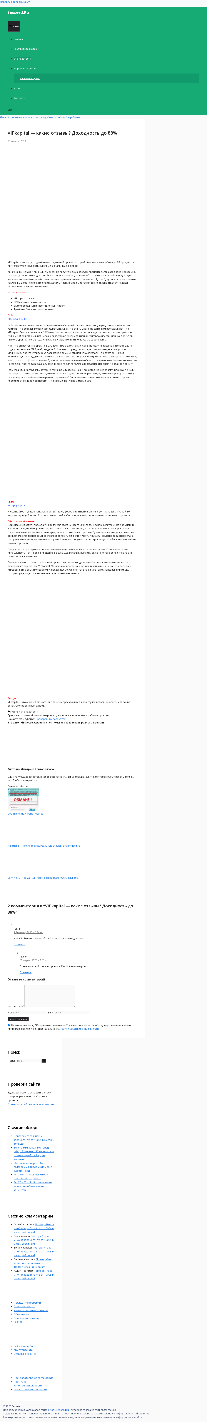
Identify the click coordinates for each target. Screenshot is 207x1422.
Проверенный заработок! (50, 719)
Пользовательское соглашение (33, 1377)
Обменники (21, 1314)
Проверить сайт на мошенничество (31, 1104)
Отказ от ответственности (30, 1389)
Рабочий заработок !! (26, 49)
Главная (18, 39)
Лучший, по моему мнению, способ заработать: (28, 117)
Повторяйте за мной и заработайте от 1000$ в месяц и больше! (34, 1139)
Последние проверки (27, 1302)
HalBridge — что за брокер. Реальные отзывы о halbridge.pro (44, 845)
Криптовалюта (23, 1350)
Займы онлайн (23, 1346)
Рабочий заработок (68, 117)
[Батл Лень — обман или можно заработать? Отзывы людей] (23, 874)
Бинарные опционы (30, 78)
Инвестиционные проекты (31, 1310)
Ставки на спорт (24, 1306)
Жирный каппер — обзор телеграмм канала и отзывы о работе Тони (33, 1166)
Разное (18, 1322)
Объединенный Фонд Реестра (25, 813)
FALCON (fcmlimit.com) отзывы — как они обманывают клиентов (33, 1186)
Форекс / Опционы (25, 68)
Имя (10, 1012)
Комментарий (16, 1006)
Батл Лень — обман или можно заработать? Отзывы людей (43, 877)
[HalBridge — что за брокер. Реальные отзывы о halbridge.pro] (23, 842)
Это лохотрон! (22, 58)
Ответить (19, 944)
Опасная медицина (26, 1318)
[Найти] (44, 1061)
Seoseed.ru (18, 12)
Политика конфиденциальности (79, 1028)
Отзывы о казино (25, 1353)
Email (51, 1012)
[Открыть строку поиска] (10, 110)
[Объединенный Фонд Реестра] (23, 810)
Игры (17, 88)
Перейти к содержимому (15, 1)
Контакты (19, 98)
